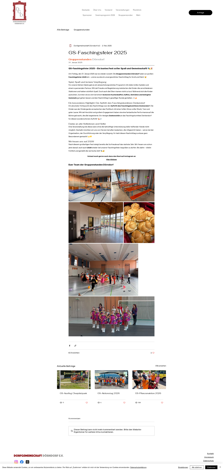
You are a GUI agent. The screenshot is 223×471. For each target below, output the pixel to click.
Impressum (209, 457)
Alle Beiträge (63, 30)
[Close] (220, 467)
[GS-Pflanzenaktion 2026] (149, 379)
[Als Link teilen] (75, 346)
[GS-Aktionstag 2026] (111, 379)
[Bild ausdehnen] (90, 185)
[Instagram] (16, 462)
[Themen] (27, 462)
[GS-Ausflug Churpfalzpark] (74, 379)
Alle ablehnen (197, 467)
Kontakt (210, 454)
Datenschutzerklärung (138, 467)
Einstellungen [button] (183, 467)
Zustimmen (211, 467)
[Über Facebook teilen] (70, 346)
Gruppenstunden (82, 30)
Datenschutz (208, 461)
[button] (87, 15)
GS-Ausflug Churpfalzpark (73, 393)
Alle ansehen (160, 366)
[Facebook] (22, 462)
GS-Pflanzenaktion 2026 (148, 393)
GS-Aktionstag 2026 (109, 393)
